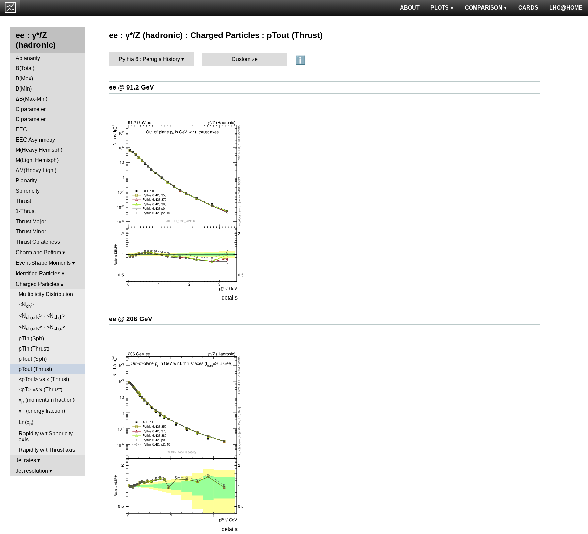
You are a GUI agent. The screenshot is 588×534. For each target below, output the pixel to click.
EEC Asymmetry (35, 140)
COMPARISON (483, 8)
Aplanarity (28, 58)
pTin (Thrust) (34, 349)
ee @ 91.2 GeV (131, 87)
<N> (26, 305)
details (230, 298)
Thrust (23, 201)
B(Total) (25, 68)
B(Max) (24, 78)
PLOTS (439, 8)
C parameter (31, 109)
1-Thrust (26, 211)
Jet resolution (32, 471)
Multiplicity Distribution (46, 294)
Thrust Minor (31, 231)
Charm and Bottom (38, 252)
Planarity (26, 180)
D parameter (31, 119)
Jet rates (26, 460)
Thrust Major (31, 221)
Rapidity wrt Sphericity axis (46, 436)
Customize (245, 59)
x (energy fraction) (42, 411)
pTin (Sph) (31, 338)
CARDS (528, 8)
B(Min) (24, 89)
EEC (21, 129)
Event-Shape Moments (43, 263)
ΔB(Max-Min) (31, 99)
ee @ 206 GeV (130, 318)
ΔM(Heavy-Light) (36, 170)
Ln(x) (26, 422)
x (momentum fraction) (47, 400)
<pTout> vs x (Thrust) (44, 379)
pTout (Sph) (33, 359)
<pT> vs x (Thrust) (40, 389)
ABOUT (410, 8)
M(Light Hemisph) (37, 160)
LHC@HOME (566, 8)
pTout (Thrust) (35, 369)
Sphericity (28, 191)
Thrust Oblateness (38, 242)
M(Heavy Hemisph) (39, 150)
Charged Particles (37, 284)
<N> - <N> (42, 316)
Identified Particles (38, 273)
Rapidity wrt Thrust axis (47, 450)
